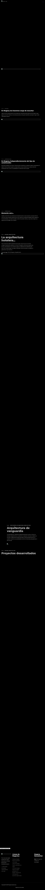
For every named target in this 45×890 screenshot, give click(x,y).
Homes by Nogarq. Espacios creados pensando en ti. (16, 870)
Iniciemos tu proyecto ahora (4, 848)
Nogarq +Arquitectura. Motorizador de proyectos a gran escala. (17, 874)
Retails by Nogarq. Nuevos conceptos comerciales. (16, 861)
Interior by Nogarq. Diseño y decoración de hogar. (16, 865)
